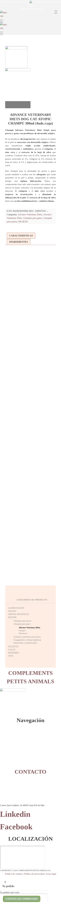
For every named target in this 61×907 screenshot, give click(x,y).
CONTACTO (5, 765)
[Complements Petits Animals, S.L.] (4, 15)
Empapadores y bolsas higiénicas (27, 640)
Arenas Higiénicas (11, 742)
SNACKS (12, 611)
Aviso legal (51, 874)
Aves (6, 758)
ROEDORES (13, 653)
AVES (10, 656)
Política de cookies (13, 874)
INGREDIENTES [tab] (18, 242)
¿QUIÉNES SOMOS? (8, 729)
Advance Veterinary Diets (30, 214)
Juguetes (8, 748)
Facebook (16, 826)
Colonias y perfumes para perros (27, 637)
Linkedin (15, 814)
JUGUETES (13, 646)
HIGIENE (23, 221)
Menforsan (23, 633)
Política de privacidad (34, 874)
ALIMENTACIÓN (16, 608)
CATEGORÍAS (5, 732)
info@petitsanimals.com (31, 9)
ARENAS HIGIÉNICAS (18, 614)
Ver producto (30, 326)
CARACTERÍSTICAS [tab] (21, 235)
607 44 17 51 (23, 1)
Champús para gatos (32, 218)
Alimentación (9, 735)
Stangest (22, 630)
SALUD (11, 650)
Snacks (7, 738)
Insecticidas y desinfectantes (25, 643)
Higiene (7, 745)
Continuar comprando (21, 899)
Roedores (8, 755)
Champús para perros (22, 621)
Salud (7, 752)
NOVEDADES (5, 762)
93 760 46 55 (7, 1)
